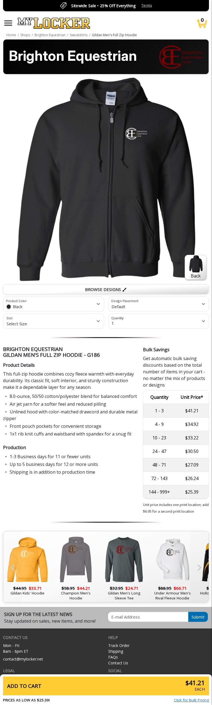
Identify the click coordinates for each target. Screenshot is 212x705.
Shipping (115, 651)
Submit (198, 617)
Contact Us (118, 662)
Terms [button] (146, 5)
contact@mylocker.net (23, 659)
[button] (8, 23)
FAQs (113, 657)
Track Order (118, 645)
